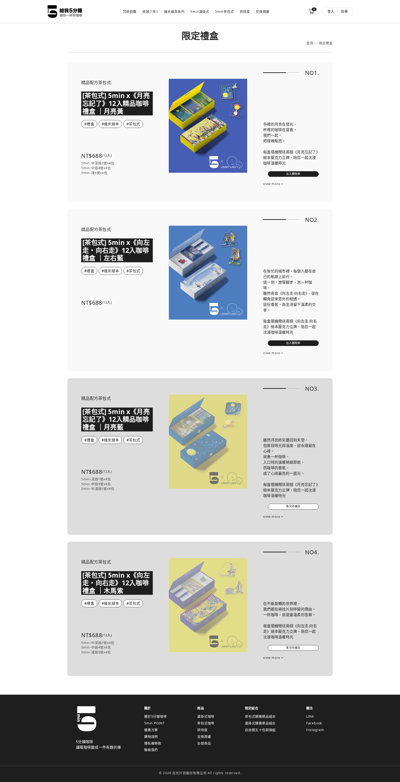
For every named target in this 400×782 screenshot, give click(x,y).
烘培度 (245, 11)
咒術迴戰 (130, 11)
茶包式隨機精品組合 (260, 716)
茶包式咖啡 (205, 723)
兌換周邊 (262, 11)
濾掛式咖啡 (205, 716)
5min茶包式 (224, 11)
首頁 (309, 43)
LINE (310, 716)
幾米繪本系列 (174, 11)
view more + (273, 184)
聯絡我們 (151, 749)
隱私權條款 (152, 743)
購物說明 (151, 736)
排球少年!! (150, 11)
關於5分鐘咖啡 (155, 716)
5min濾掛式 (199, 11)
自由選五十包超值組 (260, 730)
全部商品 (204, 743)
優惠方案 (151, 730)
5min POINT (154, 723)
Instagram (315, 730)
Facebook (314, 723)
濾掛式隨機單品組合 (260, 723)
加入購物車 (293, 174)
